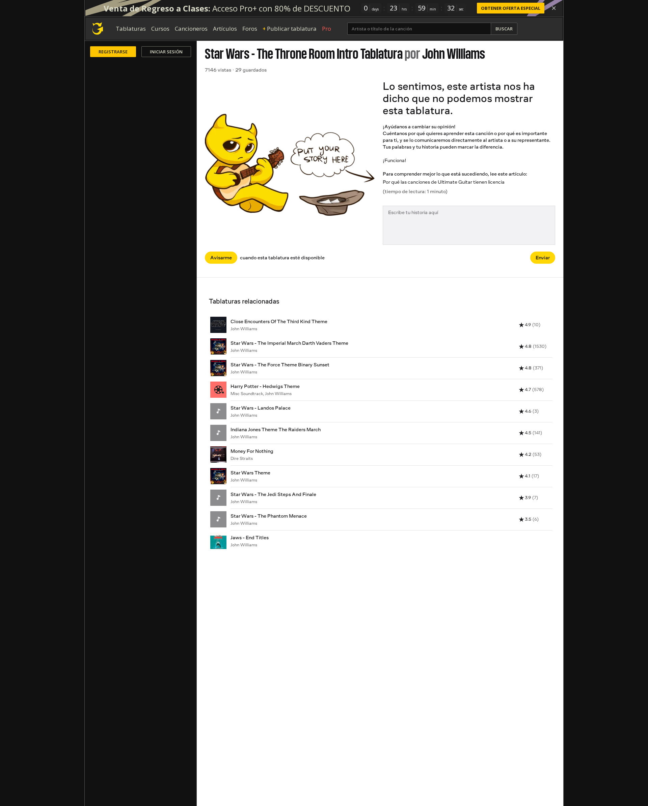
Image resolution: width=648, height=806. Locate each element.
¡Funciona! (394, 160)
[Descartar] (553, 8)
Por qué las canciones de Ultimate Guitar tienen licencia (444, 182)
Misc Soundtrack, (248, 393)
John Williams (453, 53)
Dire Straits (242, 458)
